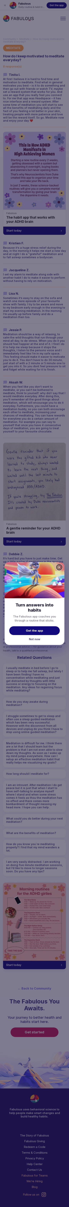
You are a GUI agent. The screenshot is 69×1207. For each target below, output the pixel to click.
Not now (34, 639)
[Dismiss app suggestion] (59, 567)
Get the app (34, 630)
